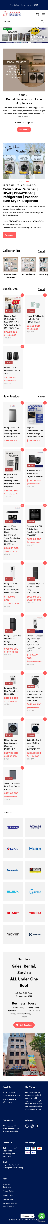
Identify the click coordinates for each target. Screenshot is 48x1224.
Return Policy (8, 1195)
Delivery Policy (8, 1199)
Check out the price (24, 122)
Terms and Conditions (7, 1185)
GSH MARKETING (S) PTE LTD (10, 1100)
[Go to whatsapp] (41, 1216)
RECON (38, 37)
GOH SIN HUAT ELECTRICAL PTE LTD (11, 1093)
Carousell (9, 235)
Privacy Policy (8, 1191)
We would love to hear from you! (10, 1205)
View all (41, 251)
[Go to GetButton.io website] (41, 1221)
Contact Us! (24, 129)
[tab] (19, 181)
